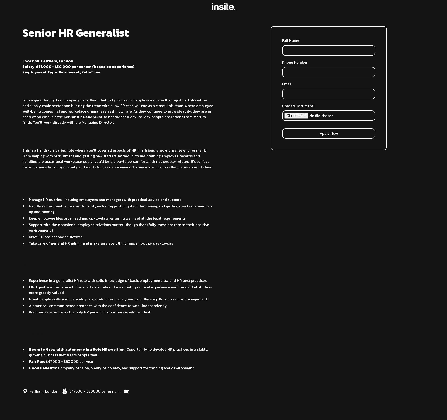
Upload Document (297, 106)
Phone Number (295, 62)
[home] (224, 6)
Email (287, 84)
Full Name (290, 40)
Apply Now (329, 133)
